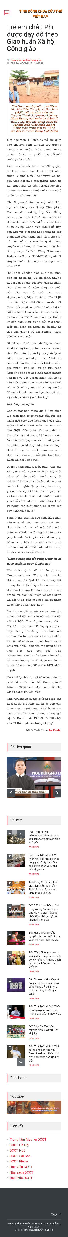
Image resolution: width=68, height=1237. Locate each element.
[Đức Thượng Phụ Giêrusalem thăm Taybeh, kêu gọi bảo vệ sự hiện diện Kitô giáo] (16, 837)
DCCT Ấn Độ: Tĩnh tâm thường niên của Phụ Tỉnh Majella (44, 1030)
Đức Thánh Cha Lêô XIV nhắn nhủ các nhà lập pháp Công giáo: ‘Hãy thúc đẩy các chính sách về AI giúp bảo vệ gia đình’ (44, 862)
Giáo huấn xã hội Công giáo (26, 60)
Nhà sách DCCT (21, 1172)
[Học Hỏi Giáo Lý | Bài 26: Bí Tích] (34, 777)
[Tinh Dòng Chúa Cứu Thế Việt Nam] (41, 17)
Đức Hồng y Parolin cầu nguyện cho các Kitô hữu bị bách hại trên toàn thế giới (44, 936)
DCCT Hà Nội (19, 1145)
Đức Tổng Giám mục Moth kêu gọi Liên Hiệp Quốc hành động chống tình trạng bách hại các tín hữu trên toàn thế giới (45, 959)
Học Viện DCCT (21, 1167)
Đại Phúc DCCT (21, 1178)
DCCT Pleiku (19, 1161)
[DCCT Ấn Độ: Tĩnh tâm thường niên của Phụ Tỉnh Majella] (16, 1031)
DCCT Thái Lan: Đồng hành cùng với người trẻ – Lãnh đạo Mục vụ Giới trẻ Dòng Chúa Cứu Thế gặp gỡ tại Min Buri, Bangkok (44, 912)
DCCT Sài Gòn (20, 1156)
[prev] (11, 793)
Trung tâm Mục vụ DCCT (28, 1139)
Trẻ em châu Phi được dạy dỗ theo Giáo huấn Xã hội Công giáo (32, 38)
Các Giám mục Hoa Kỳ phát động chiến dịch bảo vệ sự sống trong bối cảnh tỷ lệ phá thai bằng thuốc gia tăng (44, 986)
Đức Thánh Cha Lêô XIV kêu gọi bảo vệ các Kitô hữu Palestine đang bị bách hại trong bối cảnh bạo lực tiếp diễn (45, 1053)
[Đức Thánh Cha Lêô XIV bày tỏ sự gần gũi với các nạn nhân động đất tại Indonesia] (16, 1012)
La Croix (54, 730)
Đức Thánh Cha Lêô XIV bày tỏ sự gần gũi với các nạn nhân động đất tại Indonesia (45, 1010)
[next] (57, 793)
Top (54, 1214)
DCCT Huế (17, 1150)
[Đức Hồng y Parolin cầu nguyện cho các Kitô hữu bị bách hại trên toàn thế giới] (16, 938)
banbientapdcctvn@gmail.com (38, 1230)
